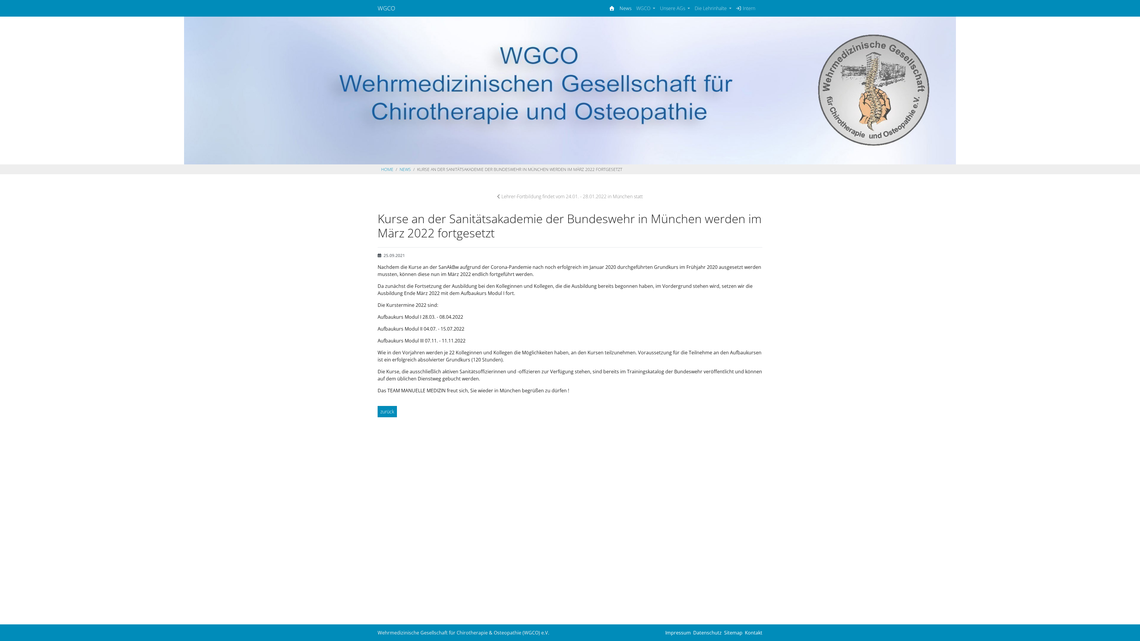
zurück (387, 411)
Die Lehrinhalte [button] (711, 8)
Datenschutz (707, 632)
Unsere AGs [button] (673, 8)
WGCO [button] (644, 8)
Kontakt (753, 632)
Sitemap (733, 632)
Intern (748, 8)
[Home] (612, 8)
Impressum (678, 632)
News (625, 8)
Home (387, 169)
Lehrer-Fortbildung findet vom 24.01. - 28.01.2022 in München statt (571, 196)
